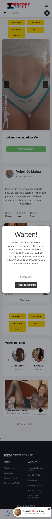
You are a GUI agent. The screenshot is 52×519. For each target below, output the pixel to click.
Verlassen (26, 277)
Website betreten (27, 285)
